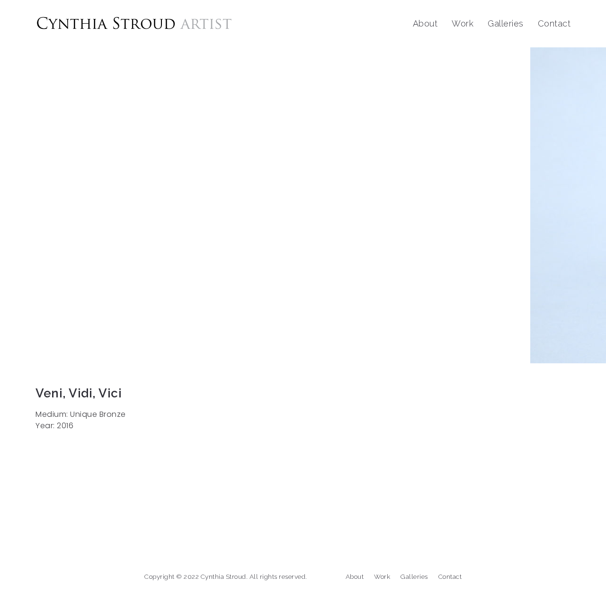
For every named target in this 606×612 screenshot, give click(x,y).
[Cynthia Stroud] (134, 23)
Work (462, 23)
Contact (554, 23)
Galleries (506, 23)
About (425, 23)
